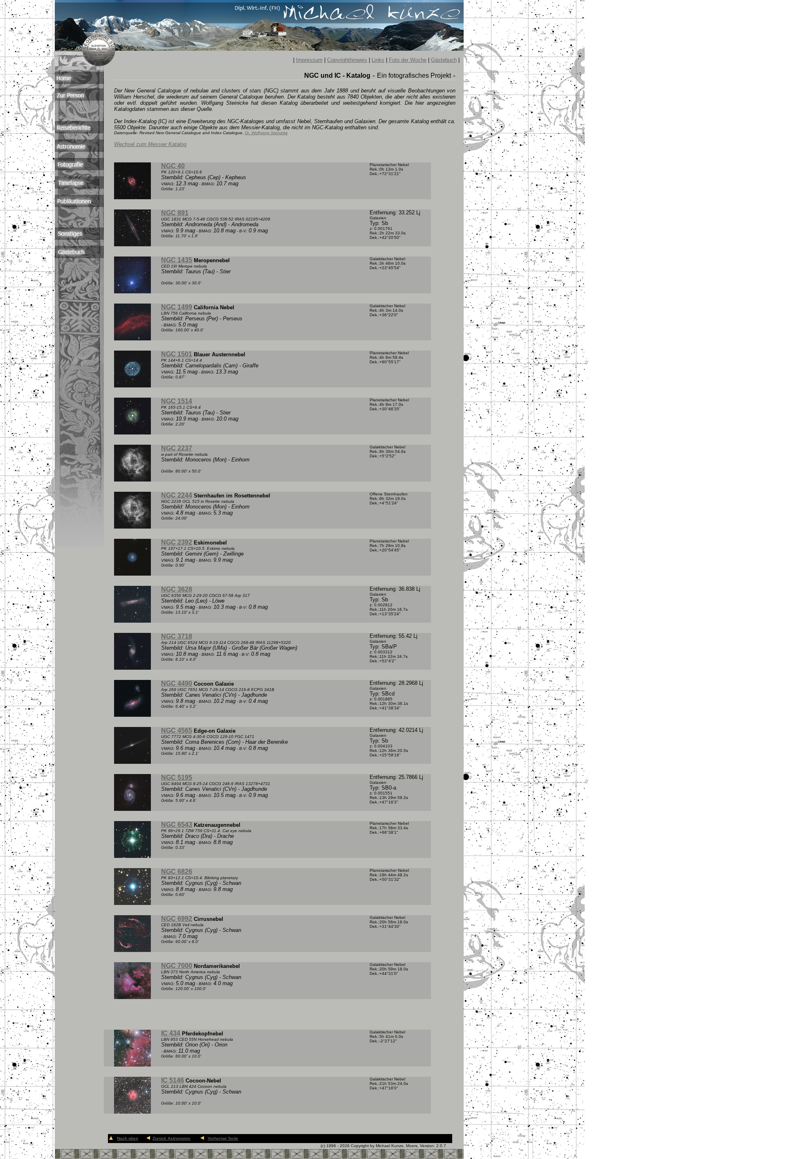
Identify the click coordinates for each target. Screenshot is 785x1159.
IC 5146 (172, 1080)
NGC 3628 (176, 589)
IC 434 (170, 1033)
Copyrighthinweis (347, 60)
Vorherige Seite (223, 1138)
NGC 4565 (176, 730)
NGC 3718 (176, 636)
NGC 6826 (176, 871)
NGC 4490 (176, 683)
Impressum (309, 60)
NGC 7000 (176, 965)
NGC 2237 (176, 448)
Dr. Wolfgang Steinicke (266, 133)
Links (378, 60)
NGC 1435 (176, 260)
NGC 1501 (176, 354)
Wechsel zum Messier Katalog (150, 144)
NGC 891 (174, 212)
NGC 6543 (176, 824)
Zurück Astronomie (172, 1138)
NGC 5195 (176, 777)
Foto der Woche (407, 60)
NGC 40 (173, 165)
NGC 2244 (176, 495)
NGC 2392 (176, 542)
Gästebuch (444, 60)
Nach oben (127, 1138)
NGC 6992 (176, 918)
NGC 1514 (176, 401)
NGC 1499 (176, 307)
